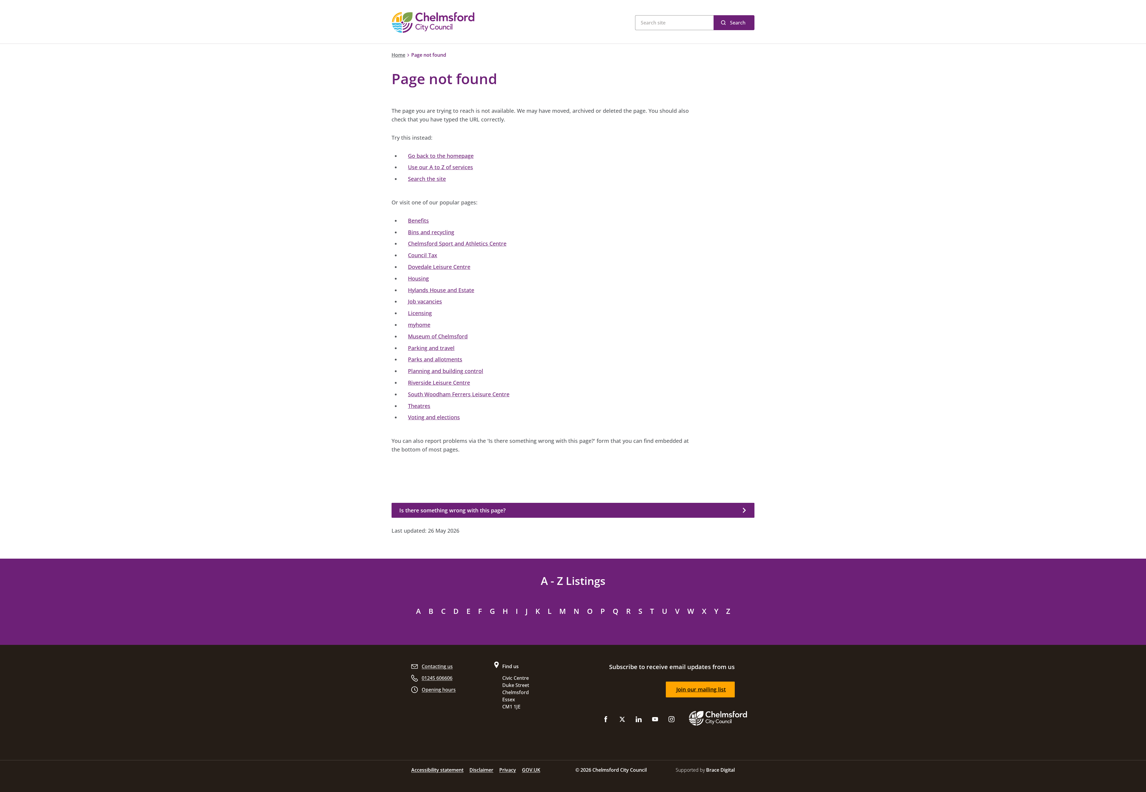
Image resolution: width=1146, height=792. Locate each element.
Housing (418, 278)
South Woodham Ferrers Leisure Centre (458, 394)
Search (737, 22)
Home (398, 55)
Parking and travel (431, 348)
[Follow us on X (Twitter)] (622, 720)
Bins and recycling (431, 232)
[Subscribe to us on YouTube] (655, 720)
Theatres (419, 405)
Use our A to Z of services (440, 167)
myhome (419, 324)
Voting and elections (434, 417)
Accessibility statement (437, 770)
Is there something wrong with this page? (452, 510)
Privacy (507, 770)
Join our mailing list (701, 689)
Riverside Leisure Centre (439, 382)
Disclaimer (481, 770)
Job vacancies (425, 301)
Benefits (418, 220)
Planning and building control (445, 371)
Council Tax (422, 255)
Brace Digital (720, 770)
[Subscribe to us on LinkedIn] (639, 720)
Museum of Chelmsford (438, 336)
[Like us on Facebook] (606, 720)
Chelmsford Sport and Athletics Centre (457, 243)
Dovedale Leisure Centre (439, 266)
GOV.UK (531, 770)
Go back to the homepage (441, 155)
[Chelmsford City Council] (466, 22)
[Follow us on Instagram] (671, 720)
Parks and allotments (435, 359)
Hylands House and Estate (441, 290)
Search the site (427, 178)
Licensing (420, 313)
